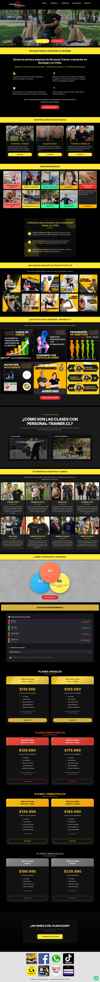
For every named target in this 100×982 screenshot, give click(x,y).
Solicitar (27, 720)
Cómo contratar (42, 41)
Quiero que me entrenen (50, 397)
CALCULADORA (76, 3)
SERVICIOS (54, 3)
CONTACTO (87, 3)
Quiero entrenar (50, 107)
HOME (44, 3)
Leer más (20, 154)
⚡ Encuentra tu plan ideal (50, 936)
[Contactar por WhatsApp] (96, 978)
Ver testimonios (57, 41)
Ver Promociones (49, 597)
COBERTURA (65, 3)
